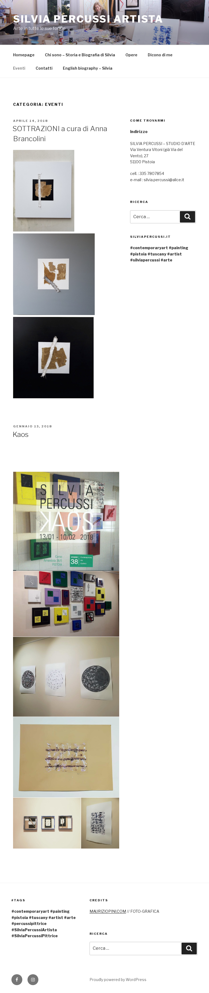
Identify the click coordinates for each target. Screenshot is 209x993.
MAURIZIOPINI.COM (108, 911)
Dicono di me (160, 55)
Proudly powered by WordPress (118, 979)
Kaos (21, 434)
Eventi (19, 68)
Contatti (44, 68)
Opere (131, 55)
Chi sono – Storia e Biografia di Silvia (80, 55)
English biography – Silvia (87, 68)
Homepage (24, 55)
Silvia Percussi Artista (88, 19)
